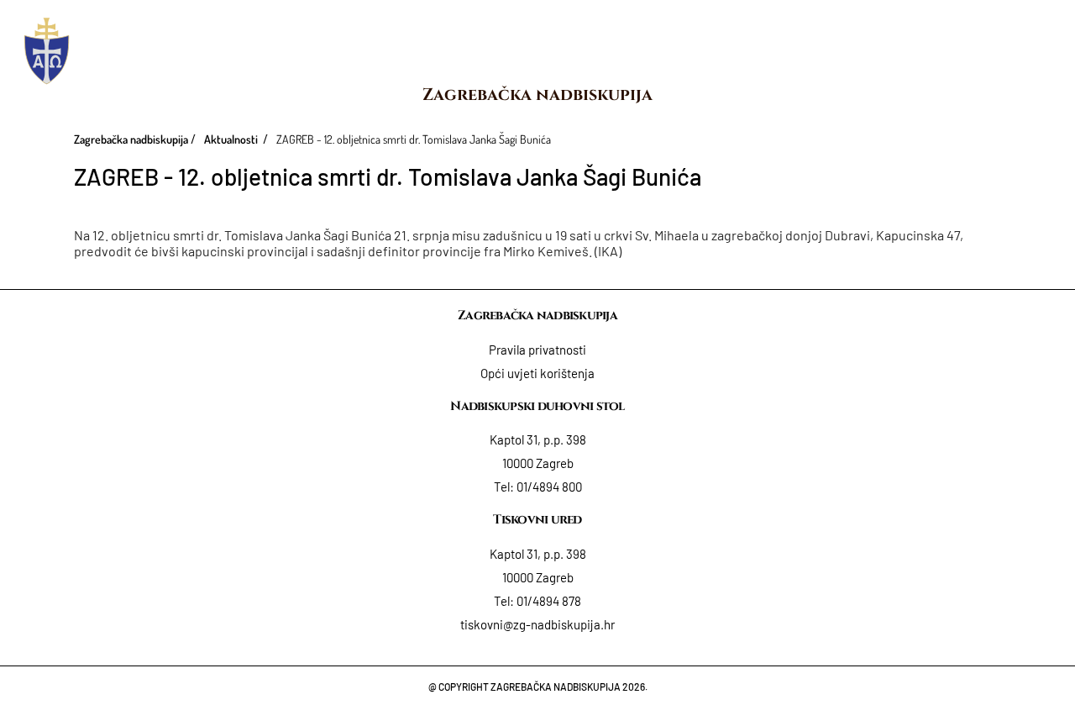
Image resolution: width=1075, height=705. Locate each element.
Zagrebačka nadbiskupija (537, 94)
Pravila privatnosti (537, 349)
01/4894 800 (549, 486)
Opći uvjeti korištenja (537, 373)
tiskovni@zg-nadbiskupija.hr (537, 624)
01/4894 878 (549, 600)
